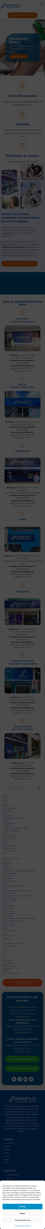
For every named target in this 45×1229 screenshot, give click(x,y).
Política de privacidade (22, 1226)
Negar (22, 1213)
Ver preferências (22, 1220)
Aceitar (22, 1206)
